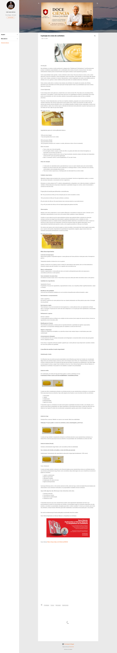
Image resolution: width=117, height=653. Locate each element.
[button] (95, 36)
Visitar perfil (11, 17)
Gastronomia (65, 605)
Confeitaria (46, 605)
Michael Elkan (71, 646)
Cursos (52, 605)
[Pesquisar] (97, 4)
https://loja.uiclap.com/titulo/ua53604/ (57, 542)
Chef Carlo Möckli (10, 12)
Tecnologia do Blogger (69, 644)
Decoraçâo (58, 605)
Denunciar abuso (5, 42)
